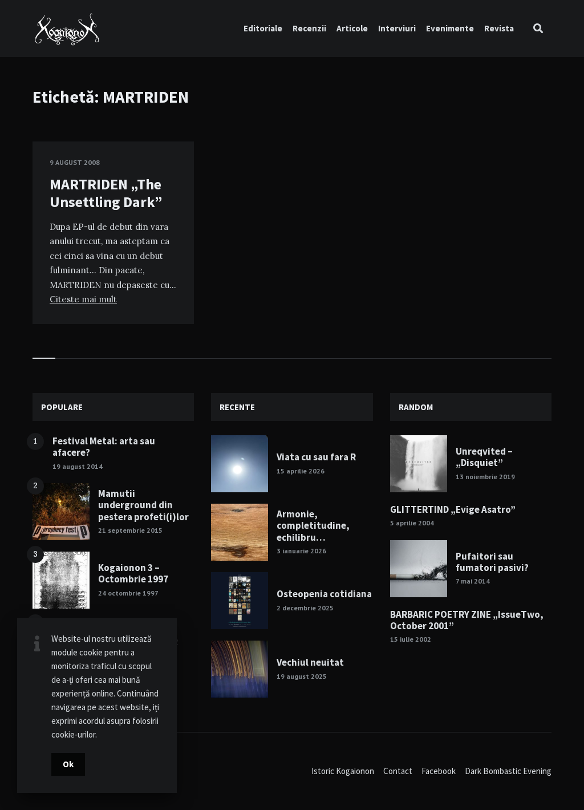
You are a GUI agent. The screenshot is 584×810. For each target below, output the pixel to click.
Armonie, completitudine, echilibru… (313, 526)
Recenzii (309, 28)
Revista (499, 28)
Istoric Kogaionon (342, 771)
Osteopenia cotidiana (324, 594)
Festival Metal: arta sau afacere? (103, 447)
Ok (68, 764)
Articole (352, 28)
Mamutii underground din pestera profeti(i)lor (143, 505)
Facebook (438, 771)
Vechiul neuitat (310, 662)
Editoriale (263, 28)
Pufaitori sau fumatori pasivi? (492, 562)
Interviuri (397, 28)
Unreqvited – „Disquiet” (484, 457)
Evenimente (450, 28)
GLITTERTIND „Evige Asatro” (453, 509)
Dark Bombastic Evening (508, 771)
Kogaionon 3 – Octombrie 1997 (133, 573)
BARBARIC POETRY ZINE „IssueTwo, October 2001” (467, 620)
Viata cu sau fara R (316, 457)
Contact (397, 771)
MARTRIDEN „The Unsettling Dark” (106, 193)
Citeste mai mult (83, 299)
